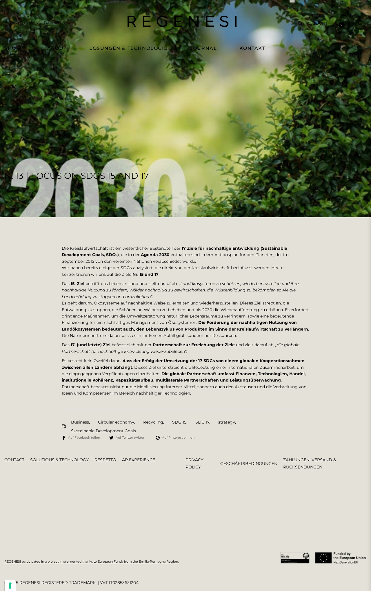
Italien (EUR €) (19, 22)
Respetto (105, 459)
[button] (16, 48)
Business (80, 422)
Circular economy (116, 422)
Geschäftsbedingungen (248, 463)
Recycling (153, 422)
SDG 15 (179, 422)
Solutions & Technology (59, 459)
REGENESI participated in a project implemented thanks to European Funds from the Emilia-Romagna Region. (91, 561)
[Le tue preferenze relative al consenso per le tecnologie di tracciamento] (10, 585)
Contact (14, 459)
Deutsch (52, 22)
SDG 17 (202, 422)
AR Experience (138, 459)
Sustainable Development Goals (103, 430)
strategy (226, 422)
